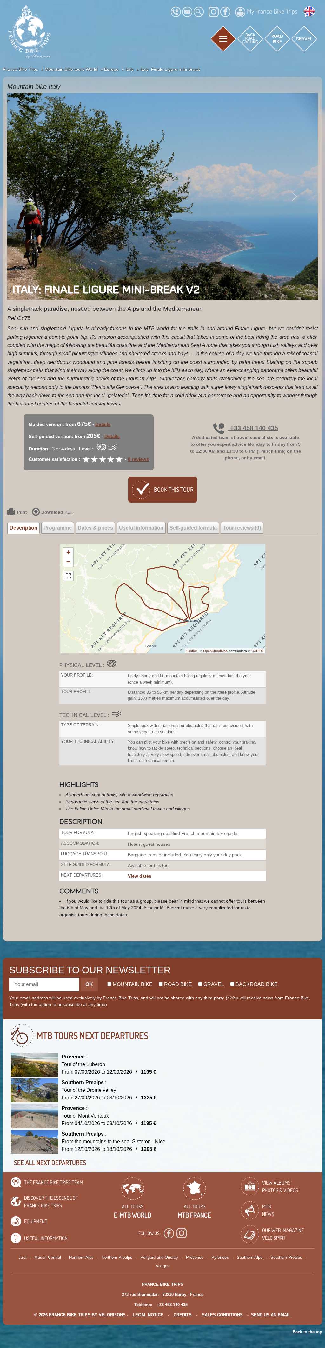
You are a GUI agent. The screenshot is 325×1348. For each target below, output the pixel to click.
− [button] (68, 562)
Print (22, 512)
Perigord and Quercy (159, 1257)
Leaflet (191, 650)
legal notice (148, 1314)
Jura (22, 1257)
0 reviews (138, 459)
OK (89, 984)
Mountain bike (132, 984)
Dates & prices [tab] (95, 528)
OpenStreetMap (215, 650)
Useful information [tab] (141, 528)
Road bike (177, 984)
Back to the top (307, 1332)
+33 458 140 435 (253, 427)
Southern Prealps (286, 1257)
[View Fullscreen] (68, 576)
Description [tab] (23, 528)
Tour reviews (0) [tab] (242, 528)
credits (183, 1314)
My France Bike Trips (272, 11)
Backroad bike (256, 984)
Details (102, 424)
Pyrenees (220, 1257)
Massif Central (47, 1257)
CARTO (257, 650)
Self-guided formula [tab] (193, 528)
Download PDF (57, 512)
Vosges (162, 1266)
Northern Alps (81, 1257)
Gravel (213, 984)
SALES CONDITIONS (222, 1314)
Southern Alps (249, 1257)
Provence (194, 1257)
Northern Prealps (117, 1257)
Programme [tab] (57, 528)
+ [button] (68, 552)
